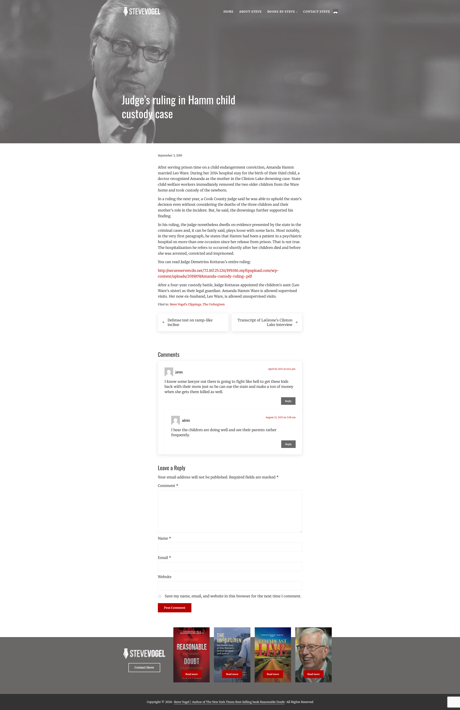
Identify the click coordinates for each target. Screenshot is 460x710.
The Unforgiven (214, 304)
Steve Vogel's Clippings (185, 304)
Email (164, 557)
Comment (168, 485)
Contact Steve (144, 667)
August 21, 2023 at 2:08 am (281, 417)
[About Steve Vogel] (313, 654)
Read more (193, 675)
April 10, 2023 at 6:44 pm (281, 369)
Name (164, 538)
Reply (288, 401)
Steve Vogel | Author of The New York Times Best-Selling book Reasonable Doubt (229, 702)
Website (164, 576)
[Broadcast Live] (273, 654)
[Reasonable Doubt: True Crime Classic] (191, 654)
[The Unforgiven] (232, 654)
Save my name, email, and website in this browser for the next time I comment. (233, 596)
